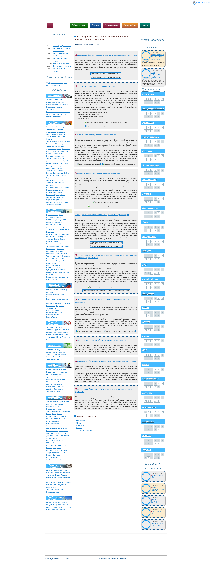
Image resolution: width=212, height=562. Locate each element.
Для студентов (51, 433)
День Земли (61, 136)
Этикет (62, 239)
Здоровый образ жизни (54, 327)
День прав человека (53, 197)
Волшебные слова (53, 428)
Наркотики (65, 330)
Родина (49, 290)
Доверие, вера (51, 227)
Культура (49, 270)
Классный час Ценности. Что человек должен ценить (100, 340)
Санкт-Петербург (52, 509)
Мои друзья (50, 224)
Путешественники (52, 492)
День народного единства (55, 158)
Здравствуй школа (53, 175)
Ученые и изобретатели (55, 489)
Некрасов (66, 472)
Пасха (67, 141)
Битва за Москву (62, 202)
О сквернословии (61, 253)
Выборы (58, 303)
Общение (53, 237)
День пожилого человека (62, 66)
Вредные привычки (61, 332)
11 (159, 159)
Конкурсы (95, 25)
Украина (64, 502)
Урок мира (50, 204)
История (49, 455)
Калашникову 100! (156, 512)
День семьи (50, 129)
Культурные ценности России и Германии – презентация (102, 214)
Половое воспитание (54, 409)
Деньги (57, 246)
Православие (51, 263)
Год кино (58, 204)
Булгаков (67, 482)
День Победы (60, 127)
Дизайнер (49, 389)
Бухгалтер (54, 374)
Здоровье (49, 330)
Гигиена (49, 448)
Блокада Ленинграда (54, 166)
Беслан (59, 168)
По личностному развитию (55, 234)
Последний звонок (53, 156)
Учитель (64, 369)
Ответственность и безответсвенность (53, 266)
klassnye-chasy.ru (53, 559)
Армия (64, 419)
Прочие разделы (130, 25)
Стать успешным (52, 457)
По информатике (52, 421)
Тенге (63, 440)
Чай (57, 436)
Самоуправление (52, 426)
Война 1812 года (52, 163)
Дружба (56, 239)
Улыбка (59, 414)
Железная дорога (52, 114)
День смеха (64, 163)
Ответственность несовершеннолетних (54, 311)
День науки (61, 132)
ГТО (47, 339)
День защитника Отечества (56, 134)
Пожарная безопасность (55, 102)
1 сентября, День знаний (62, 46)
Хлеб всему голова (53, 411)
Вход (199, 2)
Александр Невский (61, 470)
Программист (51, 386)
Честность (65, 246)
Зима (63, 453)
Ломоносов (58, 472)
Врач (48, 374)
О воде (55, 357)
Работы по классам (79, 25)
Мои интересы (51, 251)
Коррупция (60, 306)
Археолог (61, 382)
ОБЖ (57, 406)
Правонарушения (52, 314)
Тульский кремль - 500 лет (157, 476)
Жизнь (78, 423)
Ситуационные (51, 438)
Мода (54, 414)
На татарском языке (53, 445)
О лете (48, 414)
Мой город (50, 303)
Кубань (48, 502)
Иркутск (58, 505)
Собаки (49, 357)
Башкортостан (51, 507)
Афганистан (50, 168)
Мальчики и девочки (53, 419)
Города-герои (51, 416)
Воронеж (65, 505)
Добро (68, 234)
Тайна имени (64, 426)
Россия (55, 290)
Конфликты (80, 425)
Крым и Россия (51, 317)
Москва (60, 404)
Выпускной (66, 149)
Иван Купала (51, 151)
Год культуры (51, 192)
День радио (50, 202)
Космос (60, 170)
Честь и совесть (59, 270)
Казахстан (56, 502)
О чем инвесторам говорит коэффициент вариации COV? (151, 76)
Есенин (49, 485)
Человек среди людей (84, 430)
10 (155, 159)
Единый (65, 431)
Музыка (55, 402)
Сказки (64, 445)
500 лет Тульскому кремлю (155, 501)
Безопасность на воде (54, 107)
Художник (49, 391)
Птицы (61, 357)
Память (49, 279)
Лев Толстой (50, 480)
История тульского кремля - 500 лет (157, 489)
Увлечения (63, 244)
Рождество (50, 144)
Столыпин (50, 475)
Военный (49, 384)
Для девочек (65, 411)
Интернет (64, 114)
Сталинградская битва (54, 187)
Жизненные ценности (54, 272)
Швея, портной (51, 382)
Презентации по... (111, 25)
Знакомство (50, 261)
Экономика (64, 428)
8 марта (49, 139)
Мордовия (50, 505)
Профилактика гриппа (60, 334)
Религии (49, 241)
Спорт (48, 334)
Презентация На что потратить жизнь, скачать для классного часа (106, 55)
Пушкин (57, 475)
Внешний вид (51, 249)
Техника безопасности (54, 100)
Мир (47, 237)
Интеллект (60, 249)
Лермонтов (66, 477)
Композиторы (51, 487)
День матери (51, 136)
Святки (66, 187)
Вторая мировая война (54, 153)
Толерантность (51, 229)
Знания (49, 402)
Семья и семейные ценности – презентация (95, 134)
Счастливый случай (53, 440)
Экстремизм (50, 297)
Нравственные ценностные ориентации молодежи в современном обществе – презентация (106, 256)
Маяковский (50, 482)
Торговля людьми (52, 256)
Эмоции (66, 272)
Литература (57, 448)
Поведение (62, 237)
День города (50, 436)
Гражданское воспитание (55, 294)
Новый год (60, 129)
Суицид (56, 241)
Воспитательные (58, 258)
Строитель (61, 386)
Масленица (59, 144)
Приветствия (64, 436)
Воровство (50, 253)
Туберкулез (66, 337)
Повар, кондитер (52, 372)
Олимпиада (50, 337)
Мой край (49, 292)
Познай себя (59, 222)
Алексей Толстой (62, 480)
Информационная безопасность (58, 112)
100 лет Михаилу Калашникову (157, 524)
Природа (57, 350)
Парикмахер (58, 389)
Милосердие (62, 227)
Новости (145, 25)
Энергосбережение (53, 453)
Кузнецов (49, 472)
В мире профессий (53, 369)
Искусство (67, 261)
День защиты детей (53, 149)
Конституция (63, 290)
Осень (62, 460)
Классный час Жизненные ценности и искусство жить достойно (105, 361)
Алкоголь (49, 332)
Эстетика (49, 239)
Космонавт (58, 391)
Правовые (66, 303)
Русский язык (51, 450)
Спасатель (63, 372)
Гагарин (64, 475)
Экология (49, 350)
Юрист (61, 374)
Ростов (68, 507)
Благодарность (63, 229)
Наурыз (63, 175)
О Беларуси (61, 416)
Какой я (58, 224)
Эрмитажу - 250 (62, 192)
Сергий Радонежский (54, 477)
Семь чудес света (52, 423)
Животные (50, 354)
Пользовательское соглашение (108, 559)
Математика (59, 443)
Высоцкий (49, 470)
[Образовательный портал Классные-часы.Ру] (59, 85)
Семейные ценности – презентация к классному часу (100, 173)
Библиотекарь (60, 377)
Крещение (50, 185)
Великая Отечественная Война (57, 173)
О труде (54, 404)
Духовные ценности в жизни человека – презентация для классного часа (102, 300)
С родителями (64, 402)
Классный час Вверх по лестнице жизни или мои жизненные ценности (104, 390)
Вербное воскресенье (54, 200)
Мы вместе (50, 222)
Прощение (50, 232)
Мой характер (65, 256)
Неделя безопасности (61, 63)
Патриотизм (50, 306)
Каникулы (56, 455)
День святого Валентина (55, 141)
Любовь (79, 428)
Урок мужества (51, 308)
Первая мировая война (54, 190)
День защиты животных (54, 359)
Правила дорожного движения (57, 104)
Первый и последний (54, 431)
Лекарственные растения (55, 352)
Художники (62, 485)
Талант (55, 279)
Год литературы (62, 151)
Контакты (123, 559)
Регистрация (206, 2)
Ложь (65, 220)
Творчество (50, 246)
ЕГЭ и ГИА (50, 443)
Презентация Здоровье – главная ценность (95, 86)
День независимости (53, 161)
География (50, 406)
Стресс (48, 258)
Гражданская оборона (54, 117)
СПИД (58, 337)
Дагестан (61, 507)
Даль (55, 485)
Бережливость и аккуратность (57, 277)
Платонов (59, 482)
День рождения (62, 450)
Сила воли (50, 274)
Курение (58, 330)
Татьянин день (59, 183)
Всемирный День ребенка (55, 195)
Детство (60, 251)
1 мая (64, 197)
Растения (64, 354)
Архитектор (50, 377)
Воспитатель (58, 384)
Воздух (57, 354)
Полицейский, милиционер (56, 379)
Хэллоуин (64, 156)
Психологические (52, 244)
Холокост (49, 183)
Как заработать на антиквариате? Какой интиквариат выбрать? (153, 58)
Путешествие (62, 433)
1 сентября (50, 127)
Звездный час (51, 170)
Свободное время (52, 460)
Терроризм (50, 109)
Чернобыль (67, 161)
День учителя (51, 132)
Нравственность (82, 420)
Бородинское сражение (54, 178)
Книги (48, 404)
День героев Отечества (54, 180)
